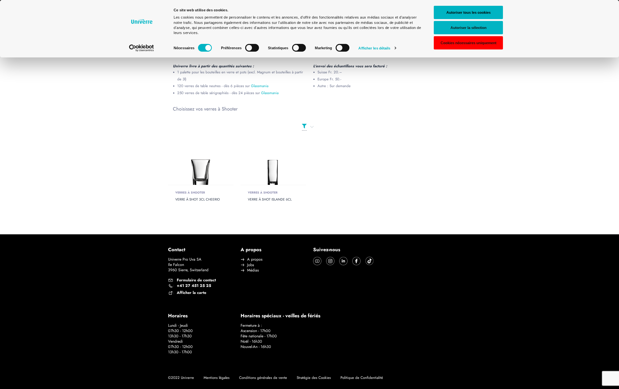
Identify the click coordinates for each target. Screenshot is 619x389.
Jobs (250, 265)
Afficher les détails (374, 48)
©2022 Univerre (181, 377)
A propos (254, 259)
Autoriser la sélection (468, 28)
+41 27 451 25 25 (194, 285)
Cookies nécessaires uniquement (468, 43)
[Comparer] (207, 167)
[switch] (252, 48)
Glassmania (259, 86)
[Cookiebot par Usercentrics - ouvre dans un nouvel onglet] (141, 48)
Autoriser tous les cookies (468, 12)
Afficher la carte (191, 292)
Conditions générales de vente (263, 377)
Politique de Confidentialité (361, 377)
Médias (253, 270)
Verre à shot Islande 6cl (270, 199)
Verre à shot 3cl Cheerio (197, 199)
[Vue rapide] (193, 167)
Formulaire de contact (196, 280)
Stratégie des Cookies (314, 377)
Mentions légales (216, 377)
